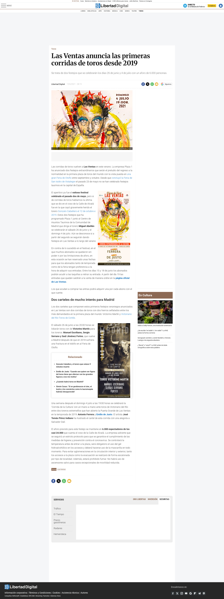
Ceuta (82, 1)
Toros (141, 11)
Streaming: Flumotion (42, 596)
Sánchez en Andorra (91, 1)
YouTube (186, 593)
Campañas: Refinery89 (12, 596)
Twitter (177, 593)
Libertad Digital (88, 587)
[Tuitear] (147, 84)
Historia (107, 11)
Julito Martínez (133, 1)
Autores (84, 592)
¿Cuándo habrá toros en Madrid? (70, 382)
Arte (100, 11)
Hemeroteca (60, 534)
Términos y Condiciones (40, 592)
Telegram (199, 593)
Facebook (173, 593)
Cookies (56, 592)
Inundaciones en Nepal (104, 1)
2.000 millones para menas (120, 1)
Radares (58, 528)
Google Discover (190, 593)
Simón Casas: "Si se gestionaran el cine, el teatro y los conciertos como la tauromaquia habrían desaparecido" (74, 389)
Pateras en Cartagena (145, 1)
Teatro (134, 11)
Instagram (181, 593)
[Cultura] (112, 5)
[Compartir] (143, 84)
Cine (121, 11)
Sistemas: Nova (56, 596)
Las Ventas (61, 469)
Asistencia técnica (70, 592)
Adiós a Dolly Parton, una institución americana (155, 326)
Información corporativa (16, 592)
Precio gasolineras (60, 521)
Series (127, 11)
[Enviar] (152, 84)
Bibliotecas (92, 11)
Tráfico (57, 508)
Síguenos (168, 84)
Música (115, 11)
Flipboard (195, 593)
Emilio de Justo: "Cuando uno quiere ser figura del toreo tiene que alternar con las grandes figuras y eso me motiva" (75, 374)
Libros (83, 11)
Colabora (211, 6)
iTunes (204, 593)
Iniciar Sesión (221, 6)
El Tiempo (59, 514)
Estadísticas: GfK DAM (27, 596)
